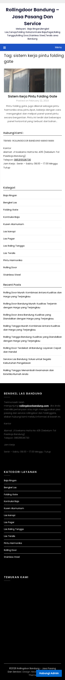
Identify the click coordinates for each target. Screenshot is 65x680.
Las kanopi (9, 231)
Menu (58, 47)
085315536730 (22, 159)
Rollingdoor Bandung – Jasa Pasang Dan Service (32, 17)
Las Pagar (9, 238)
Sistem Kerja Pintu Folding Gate (32, 96)
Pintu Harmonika (12, 260)
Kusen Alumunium (13, 224)
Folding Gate (10, 209)
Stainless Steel (12, 274)
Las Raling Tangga (13, 245)
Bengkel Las (10, 202)
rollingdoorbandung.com (34, 405)
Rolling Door (10, 267)
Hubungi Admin (49, 673)
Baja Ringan (10, 195)
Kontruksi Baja (11, 217)
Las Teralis (9, 253)
